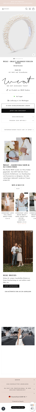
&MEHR (17, 380)
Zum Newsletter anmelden (17, 384)
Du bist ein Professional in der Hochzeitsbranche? (17, 389)
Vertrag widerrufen (18, 407)
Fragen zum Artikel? (17, 120)
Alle (18, 188)
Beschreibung (18, 117)
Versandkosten (23, 72)
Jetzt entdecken (11, 286)
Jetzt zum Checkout (18, 110)
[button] (3, 409)
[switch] (32, 408)
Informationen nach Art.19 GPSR (18, 129)
